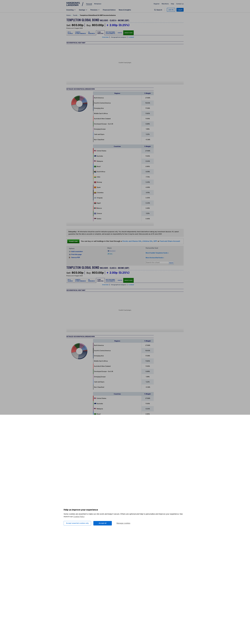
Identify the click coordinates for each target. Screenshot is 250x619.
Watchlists (165, 4)
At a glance (70, 32)
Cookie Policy (78, 517)
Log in (180, 10)
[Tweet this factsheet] (110, 253)
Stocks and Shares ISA (131, 241)
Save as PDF (75, 257)
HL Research (91, 32)
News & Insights (125, 10)
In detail (131, 37)
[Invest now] (73, 241)
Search (159, 10)
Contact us (180, 4)
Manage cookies (123, 523)
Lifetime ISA (147, 241)
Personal (89, 4)
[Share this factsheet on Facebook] (111, 251)
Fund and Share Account (170, 241)
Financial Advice (109, 10)
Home (68, 15)
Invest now (128, 33)
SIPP (155, 241)
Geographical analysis (118, 37)
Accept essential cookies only (77, 523)
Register (156, 4)
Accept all (102, 523)
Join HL (171, 10)
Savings (82, 10)
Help (172, 4)
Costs (120, 33)
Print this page (76, 254)
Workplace (97, 4)
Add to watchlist (77, 251)
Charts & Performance (80, 32)
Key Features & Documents (110, 32)
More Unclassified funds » (155, 257)
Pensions (93, 10)
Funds (75, 15)
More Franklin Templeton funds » (157, 253)
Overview (105, 37)
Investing (70, 10)
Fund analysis (100, 32)
